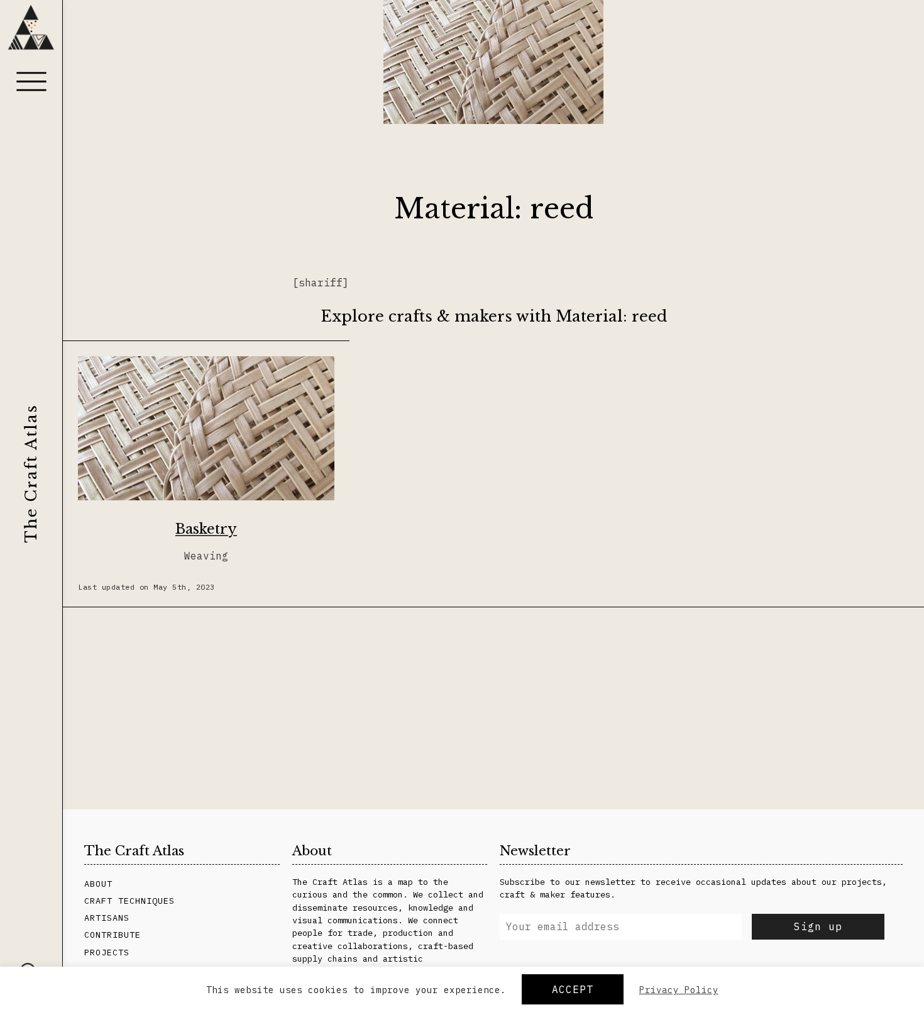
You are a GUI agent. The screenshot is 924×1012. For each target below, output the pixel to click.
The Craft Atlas (31, 473)
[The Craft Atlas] (31, 33)
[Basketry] (206, 430)
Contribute (112, 934)
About (98, 883)
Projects (106, 952)
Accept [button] (572, 989)
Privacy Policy (678, 990)
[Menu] (31, 81)
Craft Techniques (129, 900)
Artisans (106, 917)
